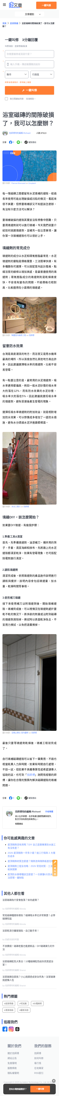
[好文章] (15, 4)
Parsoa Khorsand (18, 183)
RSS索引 (38, 1073)
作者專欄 (49, 812)
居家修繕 (14, 23)
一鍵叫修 (46, 5)
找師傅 (31, 335)
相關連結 (19, 824)
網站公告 (12, 1058)
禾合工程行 (15, 507)
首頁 (4, 23)
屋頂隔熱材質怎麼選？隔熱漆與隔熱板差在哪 (31, 861)
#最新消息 (24, 1010)
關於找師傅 (13, 1053)
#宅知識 (23, 1004)
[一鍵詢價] (54, 875)
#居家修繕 (8, 1004)
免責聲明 (12, 1063)
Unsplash (32, 183)
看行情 (37, 1063)
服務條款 (12, 1068)
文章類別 (29, 14)
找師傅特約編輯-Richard (19, 133)
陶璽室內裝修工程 (18, 335)
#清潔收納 (8, 1010)
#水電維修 (37, 1004)
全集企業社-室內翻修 (19, 733)
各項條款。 (31, 99)
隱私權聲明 (13, 1073)
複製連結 (32, 142)
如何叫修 (38, 1058)
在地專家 (38, 1068)
